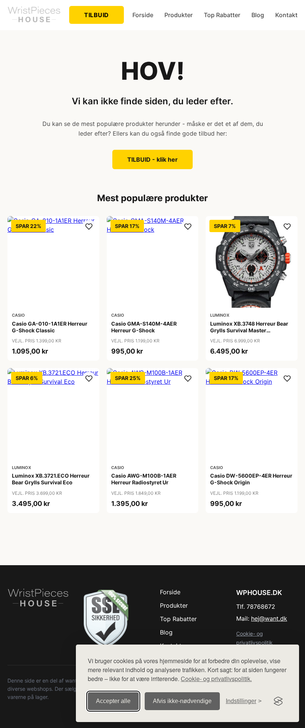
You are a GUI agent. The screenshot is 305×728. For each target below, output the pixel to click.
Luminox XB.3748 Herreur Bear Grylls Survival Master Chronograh (249, 330)
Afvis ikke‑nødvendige (182, 701)
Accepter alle (113, 701)
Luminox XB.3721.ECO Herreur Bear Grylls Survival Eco (51, 478)
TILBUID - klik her (152, 159)
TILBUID (96, 15)
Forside (142, 15)
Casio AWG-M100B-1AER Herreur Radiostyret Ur (143, 478)
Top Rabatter (222, 15)
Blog (257, 15)
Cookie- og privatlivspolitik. (216, 678)
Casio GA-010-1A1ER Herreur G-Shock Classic (49, 326)
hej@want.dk (269, 618)
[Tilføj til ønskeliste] (89, 226)
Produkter (178, 15)
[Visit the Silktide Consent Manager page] (278, 701)
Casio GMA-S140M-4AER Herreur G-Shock (144, 326)
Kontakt (286, 15)
